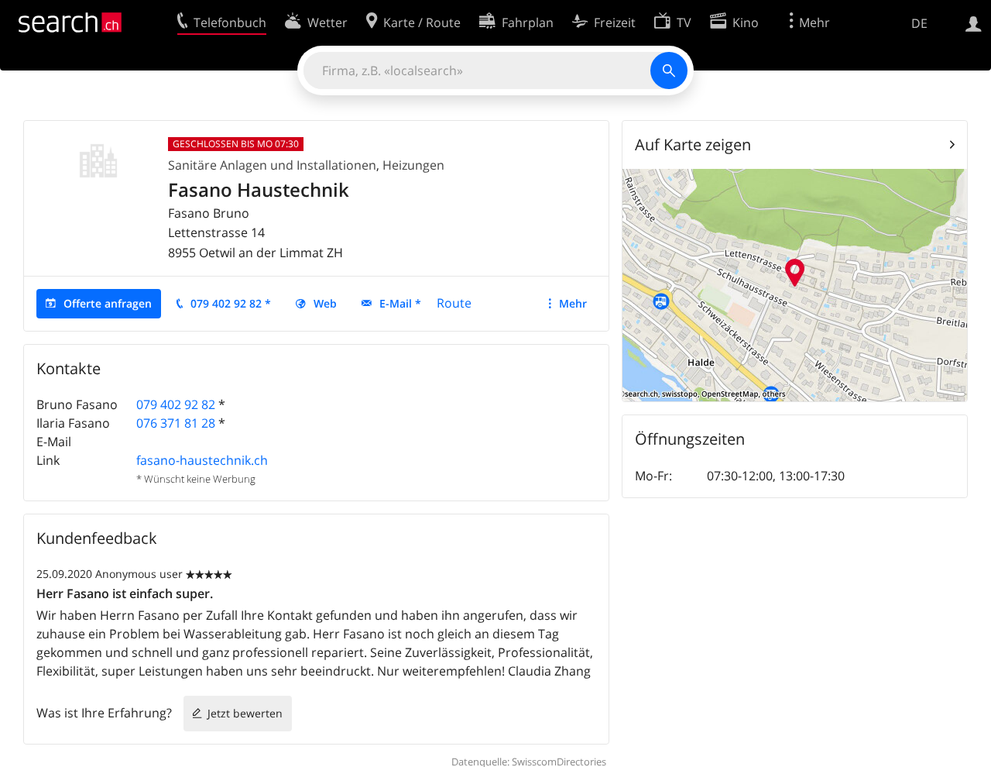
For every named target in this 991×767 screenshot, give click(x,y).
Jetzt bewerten (245, 713)
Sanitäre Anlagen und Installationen (272, 165)
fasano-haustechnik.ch (202, 460)
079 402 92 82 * (230, 303)
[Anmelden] (973, 22)
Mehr (573, 303)
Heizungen (413, 165)
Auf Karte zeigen (693, 144)
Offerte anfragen (107, 303)
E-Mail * (400, 303)
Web (325, 303)
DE (919, 23)
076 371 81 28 (175, 423)
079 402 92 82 (175, 404)
